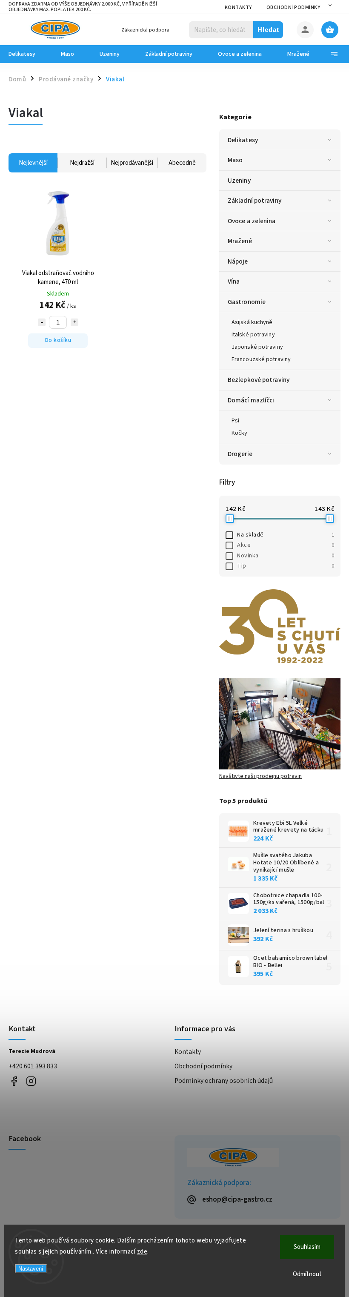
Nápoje (238, 261)
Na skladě (285, 535)
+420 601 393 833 (33, 1066)
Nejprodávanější (132, 162)
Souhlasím (307, 1246)
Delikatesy (243, 140)
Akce (285, 545)
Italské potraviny (253, 334)
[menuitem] (28, 54)
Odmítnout (307, 1274)
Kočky (240, 433)
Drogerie (240, 454)
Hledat (268, 29)
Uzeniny (239, 180)
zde (142, 1251)
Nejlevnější (33, 162)
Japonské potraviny (257, 347)
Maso (235, 160)
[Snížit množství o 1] (42, 322)
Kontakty (238, 7)
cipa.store (31, 1081)
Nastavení (30, 1268)
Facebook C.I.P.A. (14, 1081)
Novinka (285, 555)
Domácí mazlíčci (251, 400)
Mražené (240, 241)
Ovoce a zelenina (252, 221)
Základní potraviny (254, 200)
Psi (235, 420)
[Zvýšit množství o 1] (74, 322)
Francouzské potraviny (261, 359)
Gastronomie (247, 302)
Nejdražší (82, 162)
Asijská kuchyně (252, 322)
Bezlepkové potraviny (258, 380)
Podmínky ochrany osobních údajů (223, 1080)
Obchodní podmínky (293, 7)
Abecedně (182, 162)
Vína (234, 281)
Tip (285, 566)
